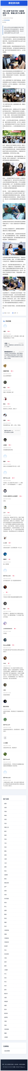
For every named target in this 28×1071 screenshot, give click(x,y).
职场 (5, 902)
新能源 (6, 1001)
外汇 (5, 973)
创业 (5, 977)
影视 (5, 918)
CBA (5, 958)
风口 (5, 981)
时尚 (5, 894)
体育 (5, 819)
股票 (5, 910)
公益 (5, 863)
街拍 (5, 1025)
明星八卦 (6, 827)
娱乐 (5, 831)
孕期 (5, 1021)
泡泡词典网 (7, 1051)
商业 (5, 871)
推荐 (5, 803)
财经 (5, 835)
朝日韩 (6, 1013)
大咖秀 (6, 970)
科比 (5, 950)
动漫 (5, 859)
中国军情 (6, 930)
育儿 (5, 906)
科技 (5, 839)
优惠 (5, 997)
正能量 (6, 1037)
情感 (5, 922)
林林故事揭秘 (7, 20)
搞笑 (5, 867)
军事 (5, 811)
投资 (5, 962)
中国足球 (6, 942)
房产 (5, 886)
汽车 (5, 843)
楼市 (5, 966)
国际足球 (6, 882)
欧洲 (5, 1009)
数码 (5, 878)
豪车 (5, 989)
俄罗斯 (6, 1017)
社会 (5, 823)
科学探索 (6, 898)
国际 (5, 851)
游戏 (5, 855)
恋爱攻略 (6, 1029)
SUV (5, 985)
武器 (5, 934)
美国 (5, 1005)
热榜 (5, 807)
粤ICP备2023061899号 (8, 1067)
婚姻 (5, 1033)
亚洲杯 (6, 946)
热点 (5, 926)
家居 (5, 890)
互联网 (6, 874)
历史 (5, 847)
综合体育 (6, 954)
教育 (5, 914)
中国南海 (6, 938)
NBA (5, 815)
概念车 (6, 993)
